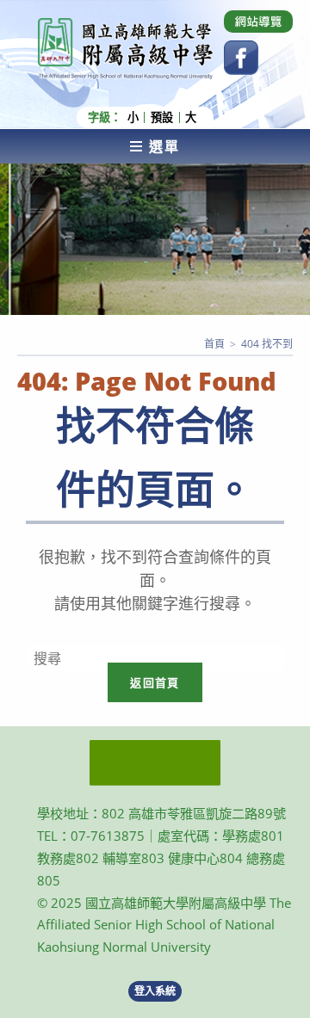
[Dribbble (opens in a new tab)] (258, 21)
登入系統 (155, 991)
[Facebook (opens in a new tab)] (241, 57)
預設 (162, 117)
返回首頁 (154, 682)
